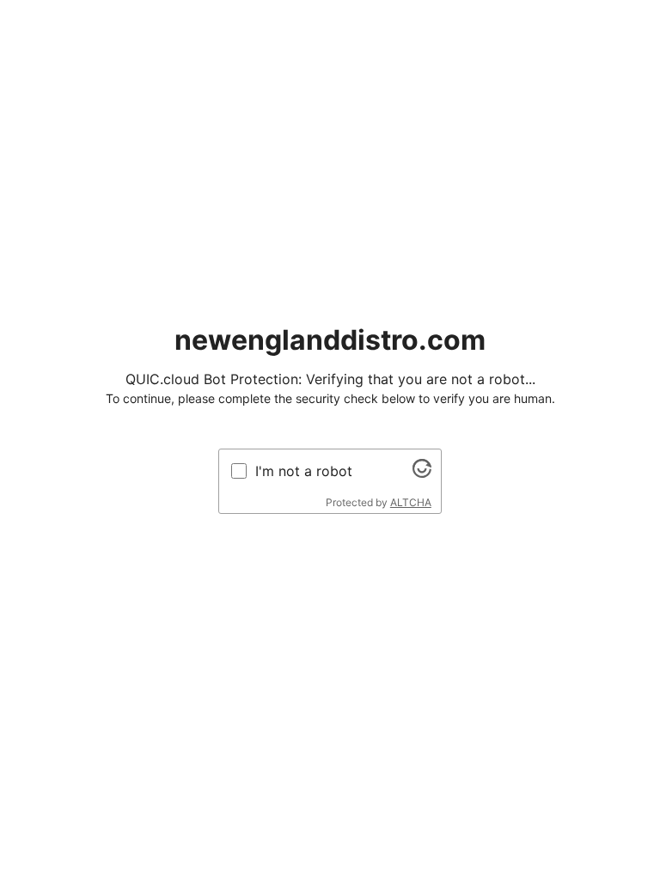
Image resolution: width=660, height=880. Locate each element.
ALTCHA (410, 502)
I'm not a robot (303, 471)
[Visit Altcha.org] (421, 472)
